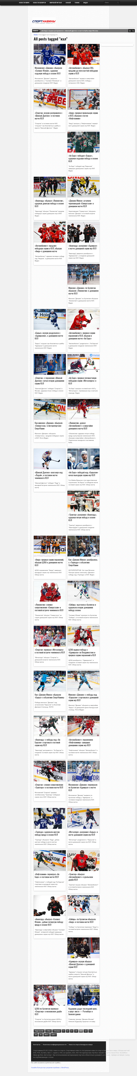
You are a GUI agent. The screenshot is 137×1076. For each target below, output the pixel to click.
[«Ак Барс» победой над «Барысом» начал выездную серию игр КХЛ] (83, 469)
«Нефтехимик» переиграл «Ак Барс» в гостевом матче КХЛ (47, 875)
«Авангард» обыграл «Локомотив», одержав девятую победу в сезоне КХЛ (49, 203)
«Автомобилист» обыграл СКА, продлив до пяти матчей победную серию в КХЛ (83, 70)
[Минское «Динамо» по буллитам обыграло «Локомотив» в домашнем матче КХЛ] (83, 284)
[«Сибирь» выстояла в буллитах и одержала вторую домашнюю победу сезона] (83, 601)
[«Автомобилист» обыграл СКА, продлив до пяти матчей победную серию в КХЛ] (83, 64)
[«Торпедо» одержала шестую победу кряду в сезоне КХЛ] (50, 828)
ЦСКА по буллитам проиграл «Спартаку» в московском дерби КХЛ (48, 1011)
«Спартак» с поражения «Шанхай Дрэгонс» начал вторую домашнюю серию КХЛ (49, 380)
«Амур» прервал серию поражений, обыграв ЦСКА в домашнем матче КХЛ (49, 562)
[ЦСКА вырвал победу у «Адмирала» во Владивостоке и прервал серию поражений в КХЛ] (83, 646)
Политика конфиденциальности (54, 1044)
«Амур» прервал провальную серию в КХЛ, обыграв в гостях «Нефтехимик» (83, 115)
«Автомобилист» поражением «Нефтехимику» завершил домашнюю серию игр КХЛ (80, 742)
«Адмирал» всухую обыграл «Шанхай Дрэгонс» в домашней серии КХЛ (81, 964)
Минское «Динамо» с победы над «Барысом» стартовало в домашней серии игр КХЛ (83, 697)
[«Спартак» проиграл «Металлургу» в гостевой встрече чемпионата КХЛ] (50, 646)
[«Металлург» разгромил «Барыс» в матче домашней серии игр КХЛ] (83, 828)
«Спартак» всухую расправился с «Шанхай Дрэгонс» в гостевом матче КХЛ (48, 115)
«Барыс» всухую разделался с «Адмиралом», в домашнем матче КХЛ (49, 335)
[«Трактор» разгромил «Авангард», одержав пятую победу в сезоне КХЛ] (83, 511)
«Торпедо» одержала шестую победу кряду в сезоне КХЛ (47, 833)
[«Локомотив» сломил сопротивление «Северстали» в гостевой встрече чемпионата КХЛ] (50, 601)
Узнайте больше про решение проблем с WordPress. (50, 1067)
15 (40, 1034)
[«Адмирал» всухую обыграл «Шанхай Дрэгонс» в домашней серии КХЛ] (83, 958)
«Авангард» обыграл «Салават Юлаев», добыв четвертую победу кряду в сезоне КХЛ (49, 922)
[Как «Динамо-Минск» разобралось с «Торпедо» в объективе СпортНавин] (83, 556)
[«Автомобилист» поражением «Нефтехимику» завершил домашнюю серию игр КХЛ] (83, 736)
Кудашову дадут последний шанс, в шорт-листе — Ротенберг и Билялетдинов (82, 1011)
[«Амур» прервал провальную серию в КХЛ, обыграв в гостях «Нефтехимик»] (83, 109)
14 (36, 1034)
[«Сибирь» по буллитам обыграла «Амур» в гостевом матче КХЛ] (83, 915)
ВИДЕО (85, 3)
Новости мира (24, 3)
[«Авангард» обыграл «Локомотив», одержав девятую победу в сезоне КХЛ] (50, 197)
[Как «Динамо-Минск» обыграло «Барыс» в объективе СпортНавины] (50, 691)
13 (90, 1031)
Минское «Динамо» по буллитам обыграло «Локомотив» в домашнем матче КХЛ (83, 290)
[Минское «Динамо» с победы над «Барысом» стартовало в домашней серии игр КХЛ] (83, 691)
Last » (53, 1034)
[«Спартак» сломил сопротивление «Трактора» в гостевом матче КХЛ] (50, 781)
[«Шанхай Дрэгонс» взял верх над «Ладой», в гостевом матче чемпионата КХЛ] (50, 469)
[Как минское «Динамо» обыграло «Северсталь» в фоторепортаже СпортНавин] (50, 419)
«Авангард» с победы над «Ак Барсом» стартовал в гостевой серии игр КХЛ (47, 742)
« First (48, 1031)
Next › (46, 1034)
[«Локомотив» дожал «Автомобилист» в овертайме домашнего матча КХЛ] (83, 419)
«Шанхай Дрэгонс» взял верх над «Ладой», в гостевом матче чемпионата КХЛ (49, 475)
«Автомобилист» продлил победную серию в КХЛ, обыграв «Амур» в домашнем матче (48, 248)
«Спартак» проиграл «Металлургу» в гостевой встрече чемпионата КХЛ (50, 651)
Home (36, 35)
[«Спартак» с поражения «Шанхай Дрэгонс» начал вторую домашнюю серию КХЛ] (50, 374)
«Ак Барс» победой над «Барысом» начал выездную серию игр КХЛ (83, 474)
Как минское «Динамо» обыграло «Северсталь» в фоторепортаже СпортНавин (49, 425)
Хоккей (68, 3)
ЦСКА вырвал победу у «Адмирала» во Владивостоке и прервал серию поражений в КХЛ (82, 652)
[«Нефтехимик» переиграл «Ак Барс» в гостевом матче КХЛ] (50, 870)
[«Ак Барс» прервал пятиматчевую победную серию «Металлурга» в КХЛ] (83, 374)
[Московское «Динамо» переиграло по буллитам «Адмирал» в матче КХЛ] (83, 781)
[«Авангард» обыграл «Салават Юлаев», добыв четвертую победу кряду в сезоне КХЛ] (50, 915)
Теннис (77, 3)
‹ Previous (57, 1031)
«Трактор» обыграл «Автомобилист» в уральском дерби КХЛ (80, 877)
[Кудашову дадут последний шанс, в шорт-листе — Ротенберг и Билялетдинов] (83, 1005)
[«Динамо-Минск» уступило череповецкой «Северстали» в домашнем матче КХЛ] (83, 197)
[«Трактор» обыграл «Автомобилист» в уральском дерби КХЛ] (83, 870)
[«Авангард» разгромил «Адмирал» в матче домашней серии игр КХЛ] (83, 242)
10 (76, 1031)
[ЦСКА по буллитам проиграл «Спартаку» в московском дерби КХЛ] (50, 1005)
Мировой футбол (56, 3)
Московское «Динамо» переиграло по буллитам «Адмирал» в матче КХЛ (82, 787)
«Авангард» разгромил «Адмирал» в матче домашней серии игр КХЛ (82, 247)
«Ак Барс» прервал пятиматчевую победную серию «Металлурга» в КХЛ (82, 380)
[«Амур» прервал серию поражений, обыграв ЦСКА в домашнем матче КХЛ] (50, 556)
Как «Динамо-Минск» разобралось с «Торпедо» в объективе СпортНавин (83, 562)
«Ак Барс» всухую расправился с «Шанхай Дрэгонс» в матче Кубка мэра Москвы (69, 31)
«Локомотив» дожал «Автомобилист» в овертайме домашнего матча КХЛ (80, 425)
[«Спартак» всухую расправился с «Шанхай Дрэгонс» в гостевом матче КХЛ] (50, 109)
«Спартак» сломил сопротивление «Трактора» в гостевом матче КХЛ (49, 786)
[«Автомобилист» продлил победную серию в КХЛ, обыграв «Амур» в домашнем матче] (50, 242)
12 (85, 1031)
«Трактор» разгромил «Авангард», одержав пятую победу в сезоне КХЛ (82, 517)
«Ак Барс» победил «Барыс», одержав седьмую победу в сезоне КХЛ (83, 158)
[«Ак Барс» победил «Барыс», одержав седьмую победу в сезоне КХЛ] (83, 152)
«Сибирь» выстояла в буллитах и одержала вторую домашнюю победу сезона (82, 607)
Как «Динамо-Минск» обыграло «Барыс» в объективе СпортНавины (49, 696)
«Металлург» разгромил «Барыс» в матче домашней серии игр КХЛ (83, 833)
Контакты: (37, 1044)
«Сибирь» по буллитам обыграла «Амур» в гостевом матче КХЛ (82, 920)
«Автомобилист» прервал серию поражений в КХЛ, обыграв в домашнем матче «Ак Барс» (81, 335)
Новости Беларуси (39, 3)
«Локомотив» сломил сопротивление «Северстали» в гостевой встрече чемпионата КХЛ (49, 607)
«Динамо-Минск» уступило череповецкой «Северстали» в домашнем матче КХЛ (81, 203)
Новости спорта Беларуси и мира (81, 1044)
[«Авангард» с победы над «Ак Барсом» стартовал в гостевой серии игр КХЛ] (50, 736)
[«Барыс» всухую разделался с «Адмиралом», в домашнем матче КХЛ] (50, 329)
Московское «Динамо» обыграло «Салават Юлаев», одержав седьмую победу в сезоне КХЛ (48, 70)
